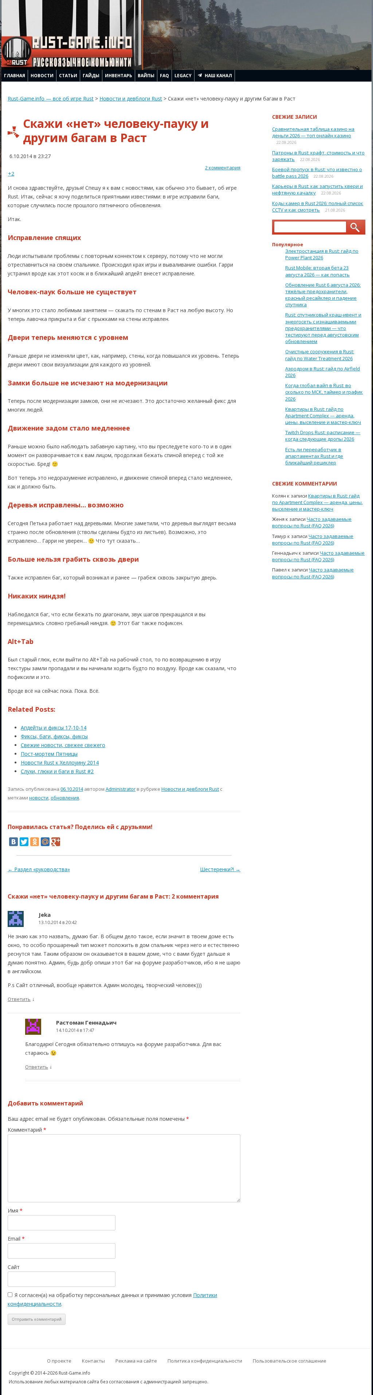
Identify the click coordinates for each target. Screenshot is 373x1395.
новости (38, 797)
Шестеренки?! (220, 869)
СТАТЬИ (68, 75)
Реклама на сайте (136, 1360)
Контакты (93, 1360)
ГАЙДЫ (91, 75)
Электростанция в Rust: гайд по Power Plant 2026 (321, 254)
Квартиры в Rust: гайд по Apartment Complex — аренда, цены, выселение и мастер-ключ (323, 415)
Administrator (121, 789)
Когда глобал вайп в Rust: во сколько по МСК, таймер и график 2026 (324, 392)
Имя (15, 1210)
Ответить (19, 999)
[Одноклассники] (34, 841)
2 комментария (222, 167)
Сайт (14, 1267)
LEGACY (183, 75)
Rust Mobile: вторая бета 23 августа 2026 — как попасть (317, 271)
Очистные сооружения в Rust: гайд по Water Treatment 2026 (319, 354)
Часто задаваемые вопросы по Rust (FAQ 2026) (312, 522)
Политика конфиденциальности (205, 1360)
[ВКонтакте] (13, 841)
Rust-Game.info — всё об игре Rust (51, 98)
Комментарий (27, 1129)
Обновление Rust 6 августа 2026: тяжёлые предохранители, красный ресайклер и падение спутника (323, 295)
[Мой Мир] (45, 841)
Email (16, 1238)
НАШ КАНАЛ (218, 75)
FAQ (164, 75)
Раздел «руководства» (39, 869)
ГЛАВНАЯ (14, 75)
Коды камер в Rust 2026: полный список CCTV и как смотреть (317, 206)
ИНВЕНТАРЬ (118, 75)
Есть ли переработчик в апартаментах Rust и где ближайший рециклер (314, 456)
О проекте (59, 1360)
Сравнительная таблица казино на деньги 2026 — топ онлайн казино (313, 132)
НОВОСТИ (42, 75)
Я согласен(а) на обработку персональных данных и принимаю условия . (112, 1299)
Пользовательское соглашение (289, 1360)
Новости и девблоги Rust (130, 98)
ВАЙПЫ (146, 75)
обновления (65, 797)
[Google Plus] (55, 841)
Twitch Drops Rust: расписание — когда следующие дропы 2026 (322, 435)
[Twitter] (24, 841)
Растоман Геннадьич (86, 1022)
